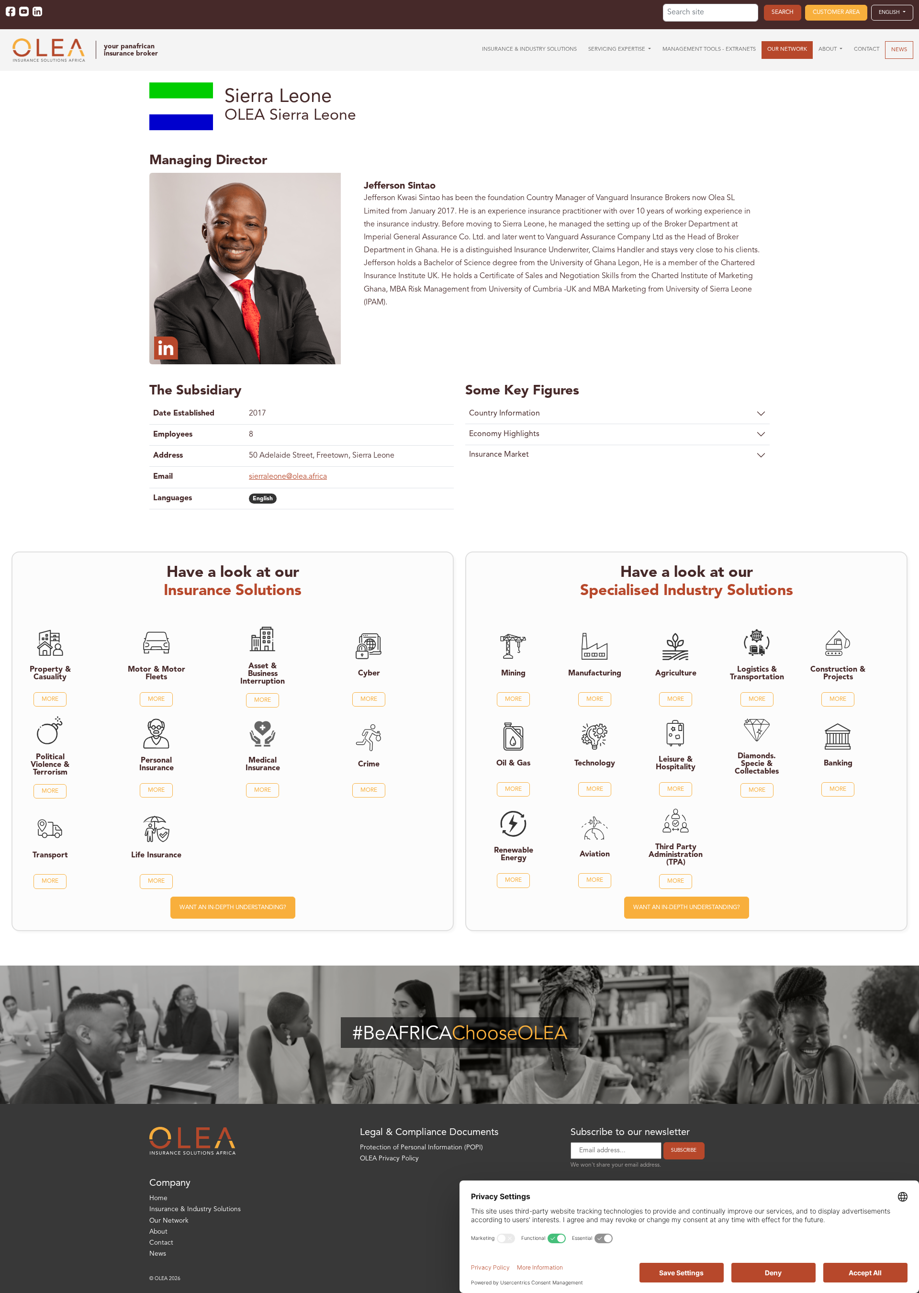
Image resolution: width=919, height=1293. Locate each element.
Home (158, 1198)
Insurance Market (499, 455)
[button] (892, 12)
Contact (161, 1243)
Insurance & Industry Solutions (195, 1209)
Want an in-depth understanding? (232, 908)
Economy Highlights (504, 434)
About (158, 1232)
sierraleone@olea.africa (288, 477)
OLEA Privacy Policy (389, 1159)
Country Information (504, 413)
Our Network (169, 1221)
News (157, 1254)
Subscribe (683, 1150)
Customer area (836, 12)
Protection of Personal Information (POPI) (421, 1148)
